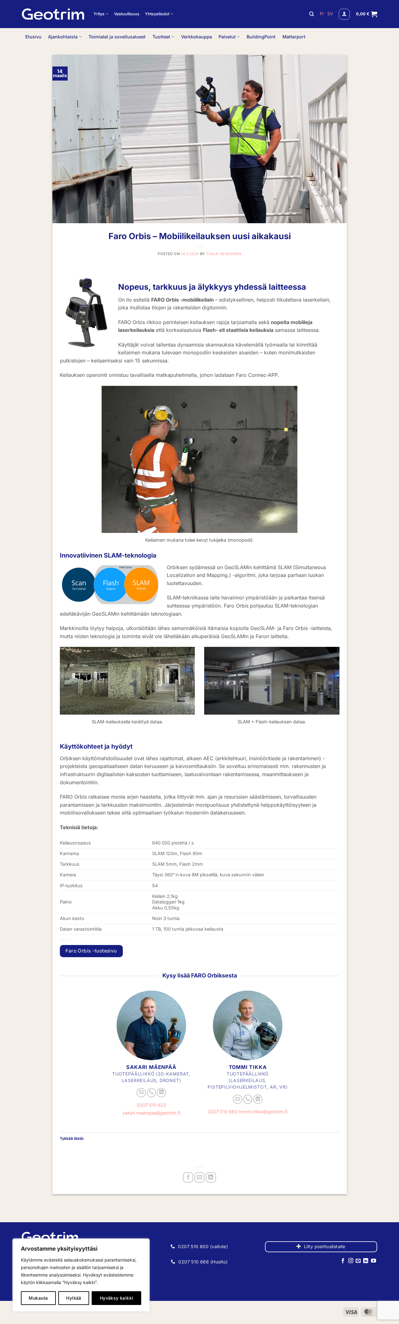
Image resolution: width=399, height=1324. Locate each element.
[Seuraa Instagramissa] (350, 1261)
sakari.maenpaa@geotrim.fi (151, 1112)
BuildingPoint (261, 36)
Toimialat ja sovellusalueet (117, 36)
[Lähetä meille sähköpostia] (141, 1092)
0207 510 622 (151, 1105)
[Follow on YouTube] (373, 1261)
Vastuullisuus (126, 14)
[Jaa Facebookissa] (188, 1177)
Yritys (99, 14)
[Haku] (311, 14)
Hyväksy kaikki (116, 1298)
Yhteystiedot (157, 14)
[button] (344, 14)
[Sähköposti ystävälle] (200, 1177)
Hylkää (73, 1298)
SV (330, 13)
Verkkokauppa (196, 36)
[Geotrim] (53, 14)
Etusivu (33, 36)
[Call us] (151, 1092)
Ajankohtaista (63, 36)
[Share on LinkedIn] (211, 1177)
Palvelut (227, 36)
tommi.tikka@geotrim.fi (262, 1111)
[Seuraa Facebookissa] (342, 1261)
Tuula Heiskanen (223, 254)
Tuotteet (161, 36)
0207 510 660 (222, 1111)
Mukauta (38, 1298)
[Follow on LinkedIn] (161, 1092)
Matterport (293, 36)
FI (322, 13)
